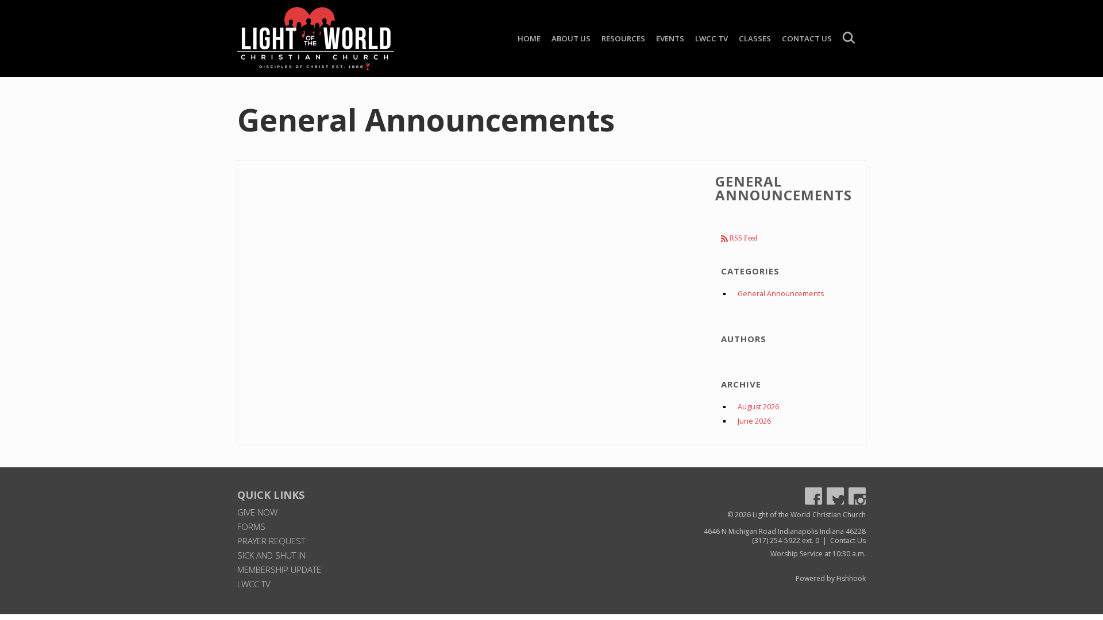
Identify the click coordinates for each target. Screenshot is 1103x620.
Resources (623, 38)
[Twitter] (835, 496)
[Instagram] (857, 496)
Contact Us (807, 38)
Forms (251, 526)
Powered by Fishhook (831, 578)
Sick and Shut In (271, 555)
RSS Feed (742, 238)
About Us (571, 38)
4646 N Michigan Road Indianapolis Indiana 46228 (785, 531)
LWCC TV (711, 38)
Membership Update (279, 569)
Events (670, 38)
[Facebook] (813, 496)
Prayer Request (271, 541)
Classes (755, 38)
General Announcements (781, 294)
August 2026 (758, 407)
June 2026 (754, 421)
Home (529, 38)
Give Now (257, 512)
